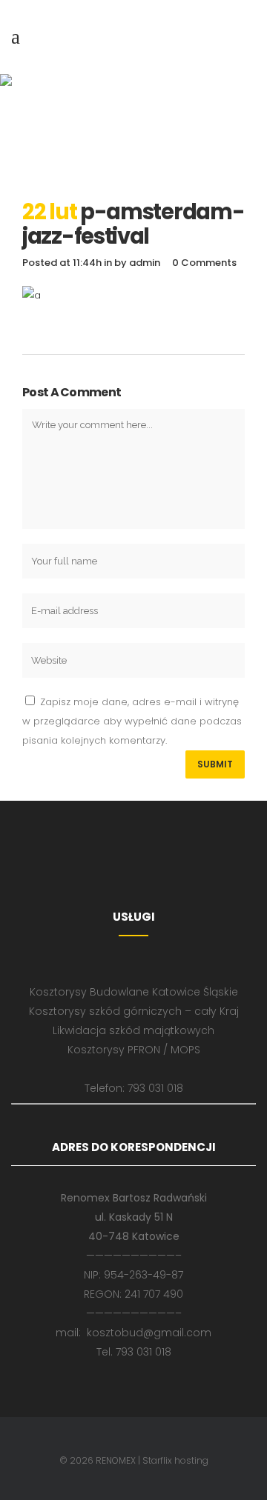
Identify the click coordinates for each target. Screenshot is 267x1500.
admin (144, 263)
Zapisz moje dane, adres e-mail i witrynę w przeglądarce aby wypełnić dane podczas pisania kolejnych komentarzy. (132, 721)
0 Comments (204, 263)
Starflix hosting (175, 1460)
